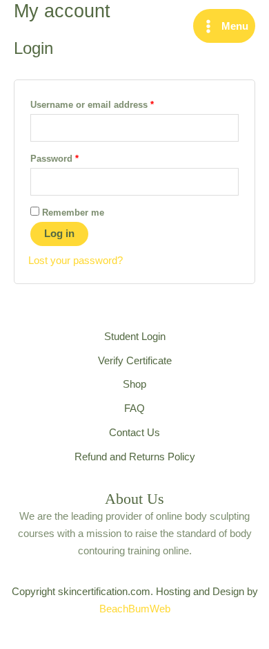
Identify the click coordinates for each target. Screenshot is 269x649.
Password (73, 158)
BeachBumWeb (134, 608)
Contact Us (134, 432)
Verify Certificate (135, 360)
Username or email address (111, 104)
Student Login (135, 336)
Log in (59, 233)
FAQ (134, 408)
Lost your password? (75, 260)
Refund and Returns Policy (134, 456)
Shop (134, 384)
